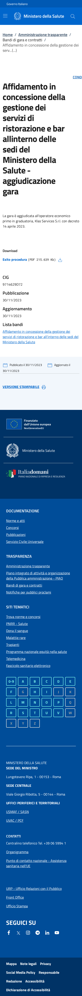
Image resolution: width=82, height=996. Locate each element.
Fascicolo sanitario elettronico (28, 665)
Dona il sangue (17, 630)
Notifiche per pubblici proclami (28, 592)
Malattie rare (16, 637)
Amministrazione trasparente (42, 35)
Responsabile (49, 972)
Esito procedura (15, 259)
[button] (72, 16)
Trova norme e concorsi (23, 616)
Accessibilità (34, 981)
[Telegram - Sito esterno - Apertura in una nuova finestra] (37, 932)
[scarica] (60, 259)
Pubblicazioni (16, 534)
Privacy (45, 963)
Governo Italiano (17, 4)
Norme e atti (15, 520)
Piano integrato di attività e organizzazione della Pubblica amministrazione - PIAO (38, 575)
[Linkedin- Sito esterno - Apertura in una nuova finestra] (47, 932)
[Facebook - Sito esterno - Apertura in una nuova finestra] (8, 932)
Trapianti (12, 644)
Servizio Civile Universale (25, 541)
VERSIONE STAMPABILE (21, 386)
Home (8, 35)
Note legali (28, 963)
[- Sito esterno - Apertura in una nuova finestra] (56, 932)
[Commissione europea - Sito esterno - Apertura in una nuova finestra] (29, 424)
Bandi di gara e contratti (24, 585)
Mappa (11, 963)
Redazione (14, 981)
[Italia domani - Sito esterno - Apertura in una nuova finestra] (38, 473)
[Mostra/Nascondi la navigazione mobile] (5, 15)
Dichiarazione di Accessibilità (28, 990)
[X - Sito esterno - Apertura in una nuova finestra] (18, 932)
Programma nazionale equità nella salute (36, 651)
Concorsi (12, 527)
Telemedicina (15, 658)
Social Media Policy (20, 972)
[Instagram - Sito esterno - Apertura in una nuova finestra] (28, 932)
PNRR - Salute (17, 623)
